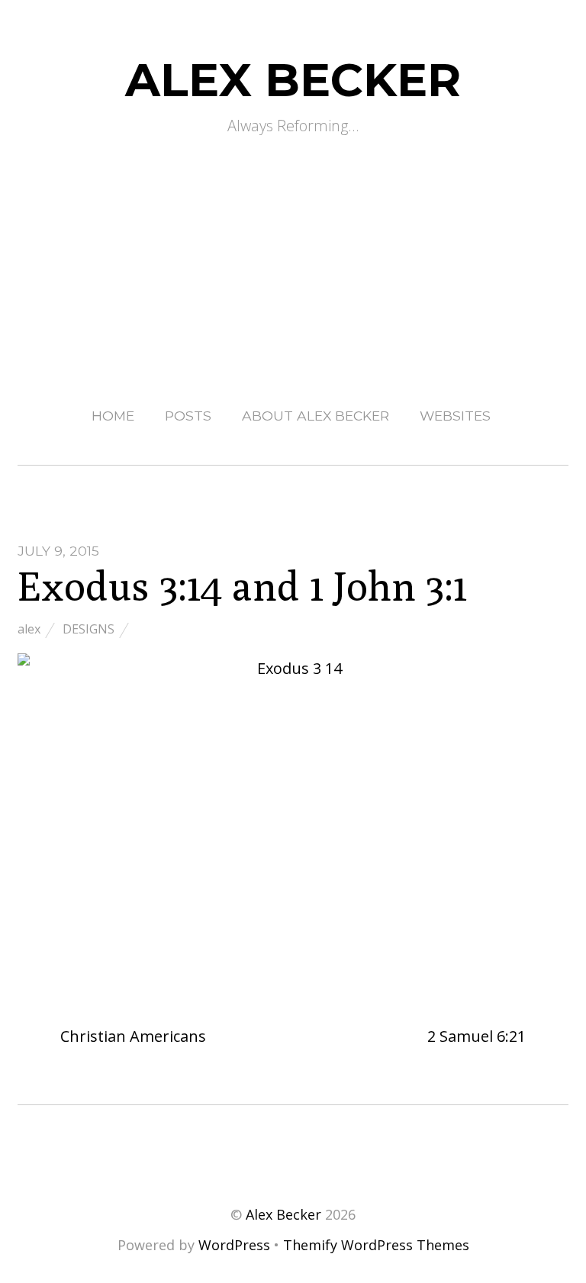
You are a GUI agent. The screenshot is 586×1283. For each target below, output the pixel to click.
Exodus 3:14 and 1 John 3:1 (242, 586)
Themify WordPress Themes (376, 1245)
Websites (455, 416)
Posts (188, 416)
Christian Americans (131, 1036)
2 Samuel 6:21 (478, 1036)
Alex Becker (283, 1214)
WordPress (234, 1245)
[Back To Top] (293, 1151)
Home (113, 416)
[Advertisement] (293, 256)
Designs (88, 629)
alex (29, 629)
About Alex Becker (315, 416)
